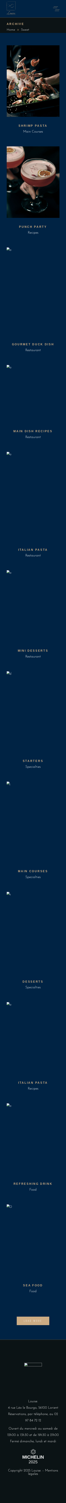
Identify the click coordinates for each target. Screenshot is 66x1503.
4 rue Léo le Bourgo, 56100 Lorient (33, 1408)
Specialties (33, 767)
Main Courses (33, 131)
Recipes (33, 233)
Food (33, 1189)
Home (11, 30)
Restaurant (33, 350)
